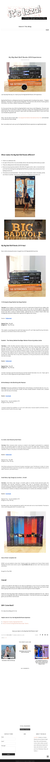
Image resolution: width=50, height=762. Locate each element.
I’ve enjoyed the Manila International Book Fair (30, 117)
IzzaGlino (36, 737)
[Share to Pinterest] (45, 635)
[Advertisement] (25, 43)
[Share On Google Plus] (48, 635)
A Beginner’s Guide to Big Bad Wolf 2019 (12, 622)
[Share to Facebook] (40, 635)
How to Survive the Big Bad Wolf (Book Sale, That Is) (15, 623)
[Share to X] (43, 635)
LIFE (6, 637)
